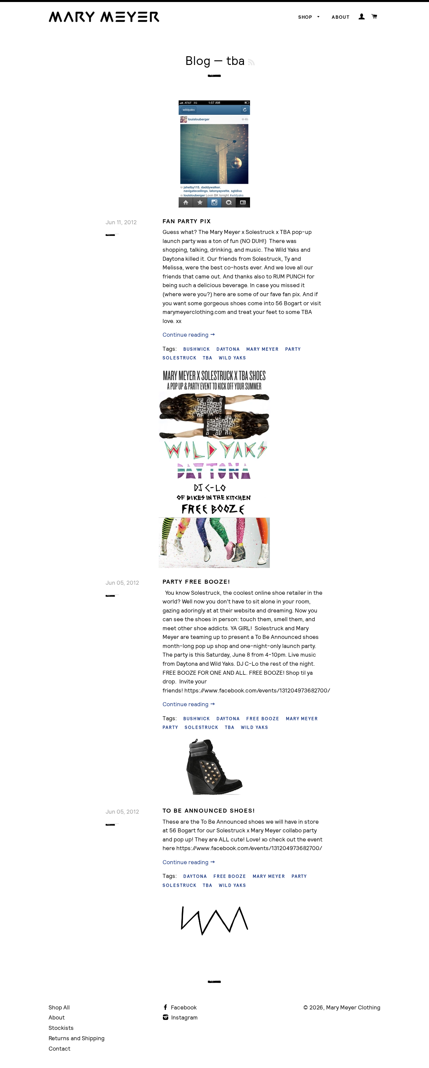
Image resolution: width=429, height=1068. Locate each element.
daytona (228, 349)
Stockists (61, 1027)
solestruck (180, 358)
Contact (59, 1048)
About (341, 17)
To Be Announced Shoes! (209, 810)
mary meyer (262, 349)
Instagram (184, 1017)
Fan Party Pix (187, 221)
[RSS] (251, 62)
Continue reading (186, 334)
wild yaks (232, 358)
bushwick (196, 349)
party (293, 349)
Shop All (59, 1007)
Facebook (183, 1007)
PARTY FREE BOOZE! (196, 581)
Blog (197, 60)
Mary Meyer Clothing (353, 1007)
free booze (263, 719)
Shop (306, 17)
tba (207, 358)
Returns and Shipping (77, 1038)
